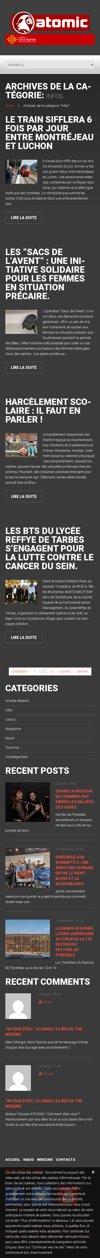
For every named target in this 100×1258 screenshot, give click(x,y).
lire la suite (24, 218)
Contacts (65, 1160)
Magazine (13, 729)
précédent (19, 671)
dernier (82, 671)
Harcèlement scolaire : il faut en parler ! (48, 411)
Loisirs (10, 719)
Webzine (45, 1160)
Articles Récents (17, 701)
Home (9, 106)
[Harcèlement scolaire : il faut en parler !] (21, 445)
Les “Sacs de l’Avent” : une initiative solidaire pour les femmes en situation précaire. (45, 274)
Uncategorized (16, 757)
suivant (65, 671)
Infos (9, 710)
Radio (28, 1160)
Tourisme (12, 747)
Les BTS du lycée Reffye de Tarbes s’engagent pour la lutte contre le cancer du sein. (49, 548)
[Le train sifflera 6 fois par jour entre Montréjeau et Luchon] (21, 172)
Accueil (12, 1160)
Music (9, 738)
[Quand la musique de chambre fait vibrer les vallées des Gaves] (27, 802)
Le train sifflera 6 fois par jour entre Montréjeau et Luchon (49, 132)
